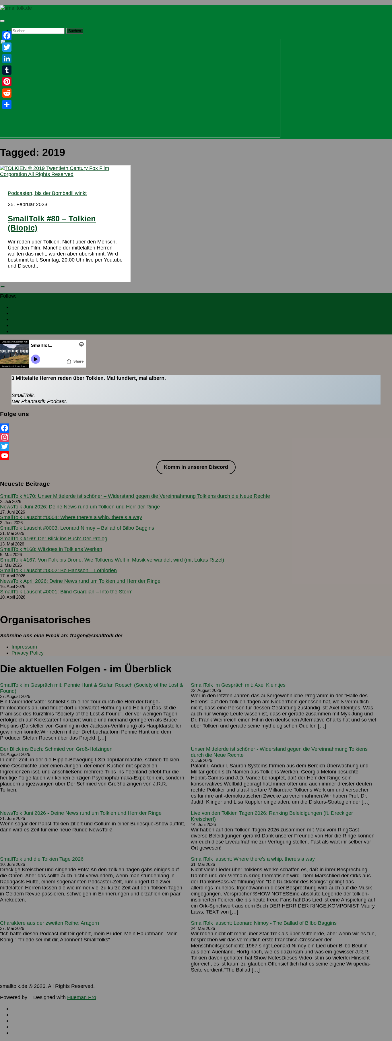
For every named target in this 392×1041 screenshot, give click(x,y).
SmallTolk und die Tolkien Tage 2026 (42, 859)
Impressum (24, 647)
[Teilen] (7, 104)
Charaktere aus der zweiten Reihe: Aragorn (49, 923)
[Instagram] (196, 437)
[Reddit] (7, 93)
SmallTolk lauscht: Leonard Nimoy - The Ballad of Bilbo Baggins (264, 923)
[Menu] (2, 21)
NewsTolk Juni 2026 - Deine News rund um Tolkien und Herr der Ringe (81, 813)
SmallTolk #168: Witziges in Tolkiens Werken (51, 549)
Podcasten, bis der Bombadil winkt (47, 193)
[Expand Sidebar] (2, 286)
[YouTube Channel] (196, 455)
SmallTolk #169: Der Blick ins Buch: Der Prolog (53, 538)
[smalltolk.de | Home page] (16, 8)
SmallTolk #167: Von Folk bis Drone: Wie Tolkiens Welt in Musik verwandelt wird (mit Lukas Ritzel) (112, 560)
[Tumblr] (7, 70)
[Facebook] (196, 428)
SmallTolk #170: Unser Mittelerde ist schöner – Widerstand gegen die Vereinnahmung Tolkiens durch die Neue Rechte (135, 496)
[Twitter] (196, 446)
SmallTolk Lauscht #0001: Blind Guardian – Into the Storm (66, 592)
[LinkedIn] (7, 58)
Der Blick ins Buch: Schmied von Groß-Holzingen (56, 749)
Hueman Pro (81, 997)
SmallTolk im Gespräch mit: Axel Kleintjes (238, 685)
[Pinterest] (7, 81)
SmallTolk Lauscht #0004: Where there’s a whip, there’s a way (71, 517)
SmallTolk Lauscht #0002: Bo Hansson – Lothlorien (58, 570)
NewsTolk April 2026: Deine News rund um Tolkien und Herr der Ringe (80, 581)
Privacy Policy (27, 653)
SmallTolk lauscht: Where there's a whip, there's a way (253, 859)
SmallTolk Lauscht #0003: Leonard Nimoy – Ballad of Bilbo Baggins (77, 528)
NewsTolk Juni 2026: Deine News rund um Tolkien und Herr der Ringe (80, 507)
